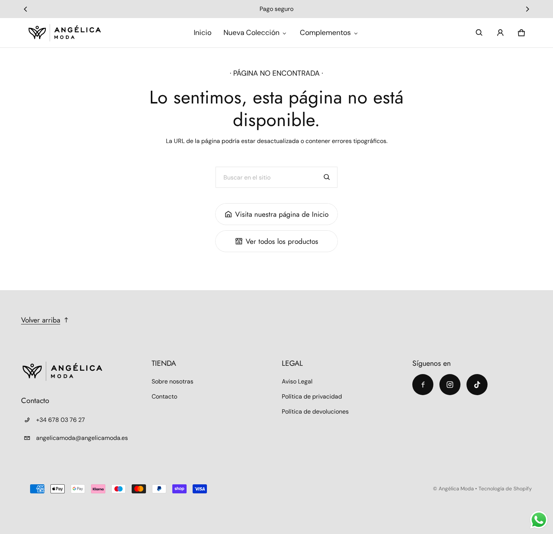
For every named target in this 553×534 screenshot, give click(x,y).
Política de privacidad (312, 396)
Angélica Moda (457, 488)
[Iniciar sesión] (500, 32)
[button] (479, 32)
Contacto (164, 396)
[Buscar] (326, 177)
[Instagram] (449, 384)
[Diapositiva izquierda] (25, 9)
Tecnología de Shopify (505, 488)
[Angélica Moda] (64, 32)
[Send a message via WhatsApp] (539, 520)
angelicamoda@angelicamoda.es (82, 438)
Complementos (325, 32)
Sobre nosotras (172, 381)
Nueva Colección (251, 32)
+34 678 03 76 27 (60, 420)
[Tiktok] (477, 384)
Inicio (202, 32)
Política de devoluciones (315, 411)
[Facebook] (422, 384)
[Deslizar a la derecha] (527, 9)
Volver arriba (40, 320)
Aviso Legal (297, 381)
